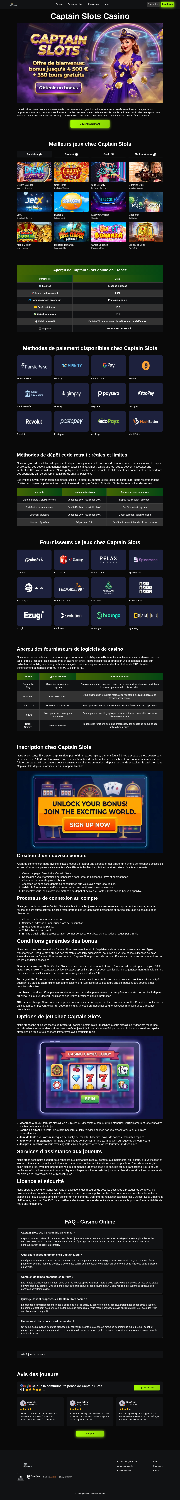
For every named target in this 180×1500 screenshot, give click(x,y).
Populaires (32, 154)
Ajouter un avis (147, 1388)
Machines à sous (143, 154)
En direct (69, 154)
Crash (106, 154)
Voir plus (90, 1433)
